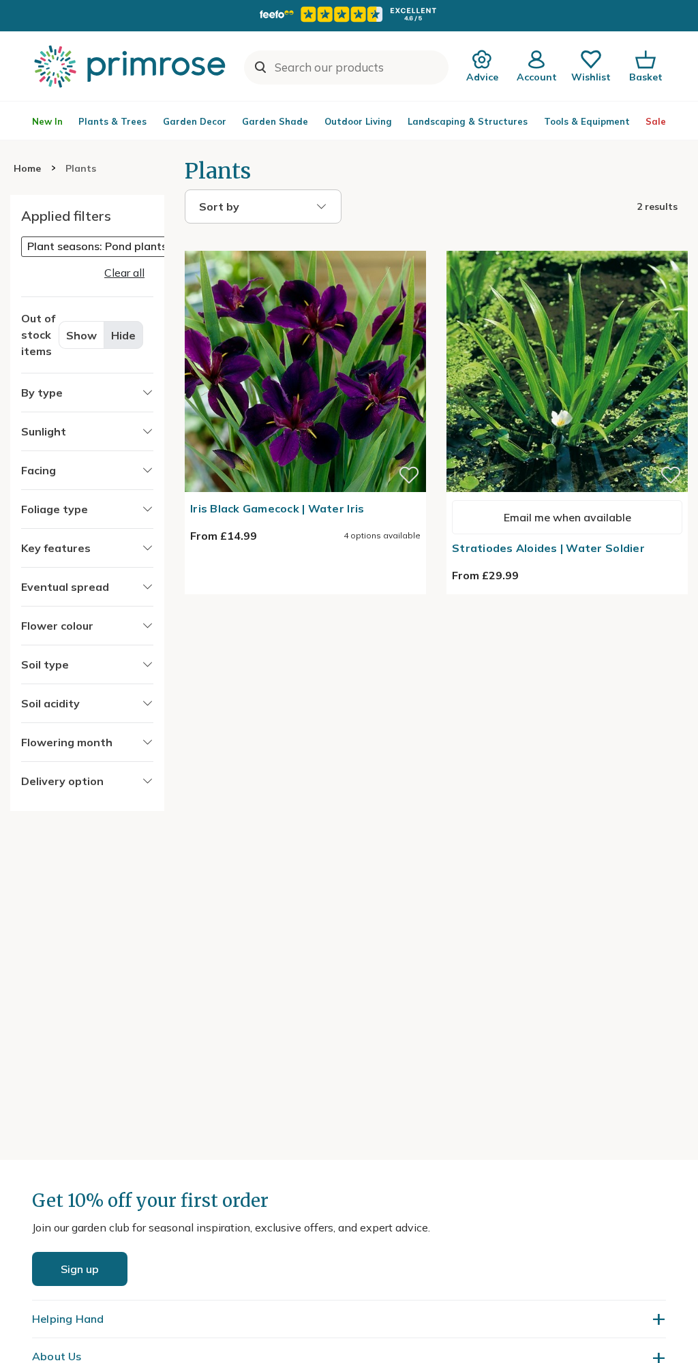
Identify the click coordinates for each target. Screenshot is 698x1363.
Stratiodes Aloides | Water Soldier (548, 548)
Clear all (124, 272)
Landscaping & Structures (468, 121)
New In (47, 121)
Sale (656, 121)
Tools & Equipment (587, 121)
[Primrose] (131, 66)
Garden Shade (275, 121)
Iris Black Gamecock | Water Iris (277, 508)
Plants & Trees (112, 121)
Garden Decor (194, 121)
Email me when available (567, 517)
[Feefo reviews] (349, 14)
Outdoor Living (358, 121)
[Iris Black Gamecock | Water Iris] (305, 242)
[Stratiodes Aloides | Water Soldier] (567, 242)
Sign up (80, 1269)
